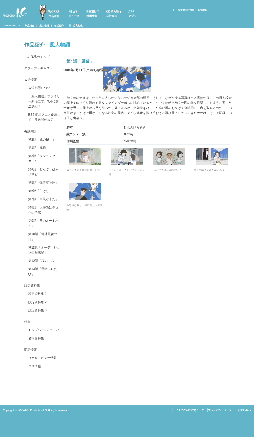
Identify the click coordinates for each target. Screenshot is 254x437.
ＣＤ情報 (34, 366)
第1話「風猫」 (77, 25)
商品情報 (30, 349)
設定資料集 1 (37, 293)
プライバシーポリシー (221, 410)
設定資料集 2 (37, 302)
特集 (27, 321)
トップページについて (44, 330)
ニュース (74, 15)
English (202, 10)
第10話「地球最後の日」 (42, 236)
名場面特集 (36, 338)
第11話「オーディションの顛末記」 (44, 250)
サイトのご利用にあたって (188, 410)
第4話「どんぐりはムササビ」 (43, 172)
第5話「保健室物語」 (43, 182)
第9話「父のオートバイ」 (43, 223)
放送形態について (41, 88)
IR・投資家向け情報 (183, 10)
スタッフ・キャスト (38, 68)
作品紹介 (53, 16)
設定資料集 (32, 285)
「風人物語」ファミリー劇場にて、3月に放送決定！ (44, 101)
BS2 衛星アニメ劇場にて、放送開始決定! (44, 117)
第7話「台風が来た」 (43, 199)
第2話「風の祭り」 (41, 139)
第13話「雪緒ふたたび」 (42, 271)
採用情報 (91, 15)
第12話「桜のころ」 (42, 260)
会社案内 (111, 15)
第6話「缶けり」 (40, 191)
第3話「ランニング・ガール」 (43, 158)
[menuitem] (51, 12)
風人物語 (44, 25)
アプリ (132, 15)
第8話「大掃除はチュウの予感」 (43, 210)
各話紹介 (59, 25)
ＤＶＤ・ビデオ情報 (42, 358)
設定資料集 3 (37, 310)
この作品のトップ (37, 57)
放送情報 (30, 79)
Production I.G (12, 25)
